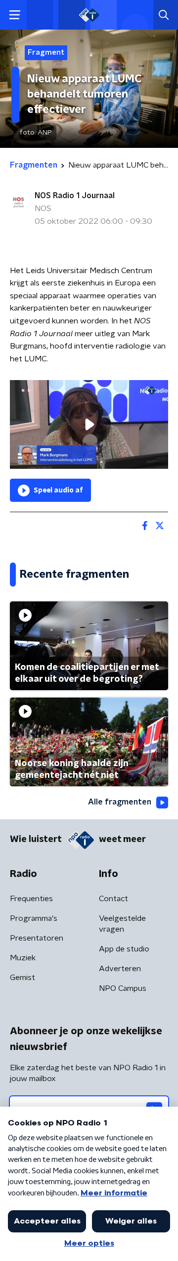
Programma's (33, 918)
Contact (113, 899)
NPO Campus (122, 988)
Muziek (23, 958)
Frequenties (31, 899)
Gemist (22, 977)
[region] (89, 424)
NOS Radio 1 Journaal (75, 196)
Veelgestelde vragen (122, 923)
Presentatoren (36, 938)
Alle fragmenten (119, 802)
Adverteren (120, 969)
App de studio (124, 949)
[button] (14, 15)
